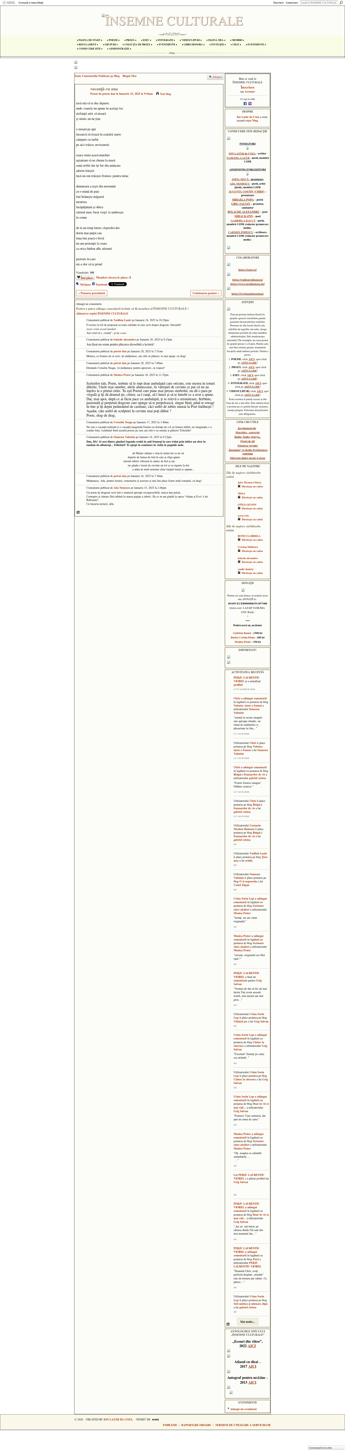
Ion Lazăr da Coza (248, 117)
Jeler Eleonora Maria (249, 482)
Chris (237, 698)
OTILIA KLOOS (247, 504)
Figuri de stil (247, 441)
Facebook (101, 284)
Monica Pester (122, 375)
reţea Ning (251, 120)
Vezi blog (165, 94)
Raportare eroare (196, 1425)
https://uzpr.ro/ (247, 270)
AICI (252, 359)
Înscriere (279, 2)
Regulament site (247, 428)
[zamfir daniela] (231, 575)
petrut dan (108, 94)
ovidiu (249, 860)
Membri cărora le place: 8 (113, 277)
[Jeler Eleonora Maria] (231, 488)
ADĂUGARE (249, 363)
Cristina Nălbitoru (248, 547)
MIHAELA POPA (243, 199)
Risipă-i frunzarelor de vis (249, 774)
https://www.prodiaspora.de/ (247, 284)
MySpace (85, 284)
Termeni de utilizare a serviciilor (243, 1425)
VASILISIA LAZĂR (238, 158)
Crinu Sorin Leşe (244, 898)
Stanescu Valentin (124, 437)
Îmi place (87, 278)
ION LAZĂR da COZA (242, 153)
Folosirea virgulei (248, 446)
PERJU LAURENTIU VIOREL (247, 679)
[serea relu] (231, 521)
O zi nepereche (248, 881)
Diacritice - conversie (248, 432)
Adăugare (217, 77)
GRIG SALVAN (240, 204)
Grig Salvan (261, 1021)
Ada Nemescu (122, 488)
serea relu (243, 515)
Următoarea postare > (206, 293)
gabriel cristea (257, 778)
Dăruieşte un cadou (252, 486)
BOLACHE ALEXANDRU (244, 212)
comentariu (240, 980)
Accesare (250, 91)
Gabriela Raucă (242, 633)
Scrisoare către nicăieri (249, 907)
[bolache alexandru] (231, 564)
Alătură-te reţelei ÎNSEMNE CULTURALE (102, 313)
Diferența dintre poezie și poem (247, 458)
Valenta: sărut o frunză (248, 705)
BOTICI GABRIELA (249, 536)
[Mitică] (231, 499)
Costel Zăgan (241, 885)
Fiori (256, 1259)
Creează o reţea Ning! (31, 2)
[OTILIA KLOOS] (231, 510)
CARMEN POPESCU (240, 232)
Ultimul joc (240, 1021)
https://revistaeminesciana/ (248, 294)
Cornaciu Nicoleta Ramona (247, 827)
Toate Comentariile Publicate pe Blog (97, 76)
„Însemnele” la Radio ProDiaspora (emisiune (248, 452)
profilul (238, 685)
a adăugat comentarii (254, 698)
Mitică (241, 493)
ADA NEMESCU (240, 184)
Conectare (292, 2)
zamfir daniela (245, 569)
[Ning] (8, 3)
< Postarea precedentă (91, 293)
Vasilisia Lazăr (122, 320)
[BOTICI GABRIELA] (231, 542)
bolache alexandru (125, 339)
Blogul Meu (130, 76)
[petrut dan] (81, 97)
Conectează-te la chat (320, 1448)
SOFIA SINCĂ (240, 179)
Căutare (341, 2)
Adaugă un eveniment (243, 1409)
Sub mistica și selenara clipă (251, 1304)
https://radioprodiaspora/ (247, 280)
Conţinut (78, 512)
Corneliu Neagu (123, 422)
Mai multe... (247, 1322)
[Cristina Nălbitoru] (231, 553)
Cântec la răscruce (245, 1079)
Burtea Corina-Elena (243, 637)
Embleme (170, 1425)
